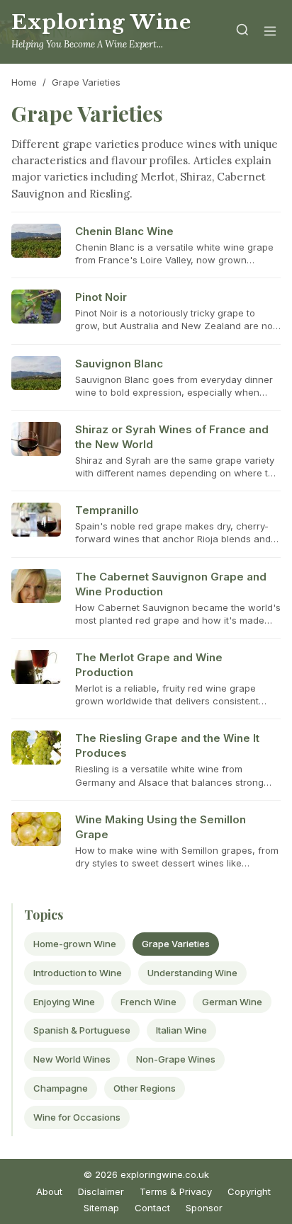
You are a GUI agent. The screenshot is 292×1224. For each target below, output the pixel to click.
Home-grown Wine (74, 943)
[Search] (242, 32)
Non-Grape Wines (175, 1059)
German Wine (232, 1001)
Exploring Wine (101, 22)
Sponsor (204, 1207)
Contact (152, 1207)
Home (24, 82)
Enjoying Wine (64, 1001)
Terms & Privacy (176, 1191)
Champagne (60, 1088)
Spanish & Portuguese (81, 1030)
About (49, 1191)
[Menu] (270, 32)
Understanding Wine (192, 972)
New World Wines (72, 1059)
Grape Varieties (176, 943)
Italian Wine (181, 1030)
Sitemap (101, 1207)
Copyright (249, 1191)
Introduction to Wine (77, 972)
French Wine (148, 1001)
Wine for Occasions (76, 1117)
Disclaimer (101, 1191)
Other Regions (144, 1088)
